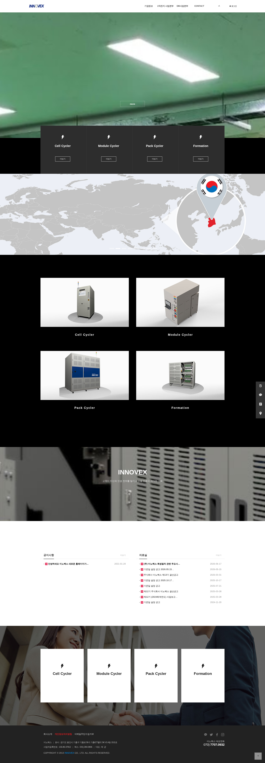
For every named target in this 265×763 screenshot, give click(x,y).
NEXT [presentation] (259, 215)
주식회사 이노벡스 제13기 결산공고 (160, 575)
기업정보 (148, 6)
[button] (111, 248)
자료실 (143, 555)
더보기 (62, 159)
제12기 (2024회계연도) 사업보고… (160, 597)
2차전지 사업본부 (165, 6)
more (132, 104)
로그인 (234, 6)
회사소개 (48, 734)
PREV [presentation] (5, 215)
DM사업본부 (182, 6)
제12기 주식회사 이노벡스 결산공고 (160, 591)
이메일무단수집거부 (84, 734)
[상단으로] (258, 756)
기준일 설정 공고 (151, 586)
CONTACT (199, 6)
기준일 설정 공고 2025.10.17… (158, 580)
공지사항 (49, 555)
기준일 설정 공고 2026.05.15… (158, 569)
